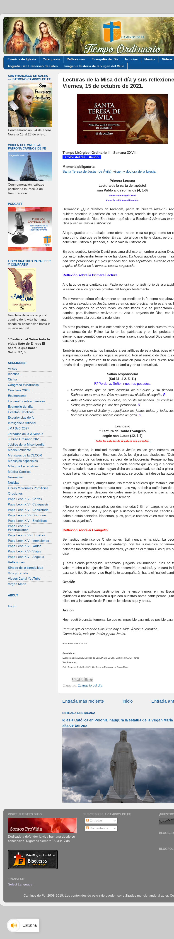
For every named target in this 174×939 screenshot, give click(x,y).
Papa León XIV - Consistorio (28, 510)
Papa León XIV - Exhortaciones (19, 527)
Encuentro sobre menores (26, 401)
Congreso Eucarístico (23, 385)
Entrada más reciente (83, 701)
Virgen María (17, 584)
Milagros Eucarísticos (23, 466)
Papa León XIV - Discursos (27, 515)
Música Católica (19, 471)
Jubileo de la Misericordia (26, 444)
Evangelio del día (90, 685)
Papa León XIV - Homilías (26, 535)
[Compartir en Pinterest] (91, 679)
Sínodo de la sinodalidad (25, 567)
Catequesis (51, 59)
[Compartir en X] (82, 679)
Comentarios (98, 828)
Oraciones (15, 493)
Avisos (12, 368)
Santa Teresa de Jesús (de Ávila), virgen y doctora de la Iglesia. (109, 171)
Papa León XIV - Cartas (25, 499)
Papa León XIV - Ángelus (26, 557)
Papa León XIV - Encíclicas (27, 520)
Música (149, 59)
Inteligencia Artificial (22, 423)
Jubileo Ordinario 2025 (24, 439)
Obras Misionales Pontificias (28, 488)
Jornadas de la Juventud (25, 434)
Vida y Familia (18, 573)
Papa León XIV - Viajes (24, 551)
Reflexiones (76, 59)
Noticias (131, 59)
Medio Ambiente (19, 450)
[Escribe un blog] (78, 679)
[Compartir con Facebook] (87, 679)
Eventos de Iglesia (21, 59)
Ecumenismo (17, 395)
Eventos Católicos (21, 412)
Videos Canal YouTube (24, 578)
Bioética (13, 374)
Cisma (12, 379)
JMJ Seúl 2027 (18, 428)
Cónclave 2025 (18, 390)
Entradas (96, 820)
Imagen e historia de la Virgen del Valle (94, 66)
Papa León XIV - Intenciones (28, 540)
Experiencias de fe (21, 417)
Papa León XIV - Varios (24, 546)
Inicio (128, 701)
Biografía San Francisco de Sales (32, 66)
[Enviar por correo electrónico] (74, 679)
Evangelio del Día (105, 59)
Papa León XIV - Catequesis (28, 504)
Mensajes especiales (23, 461)
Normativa (15, 477)
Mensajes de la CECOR (25, 455)
